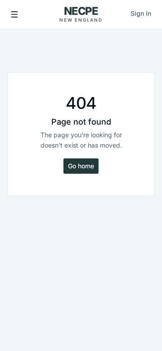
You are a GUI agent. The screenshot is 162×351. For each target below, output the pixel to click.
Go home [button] (81, 166)
